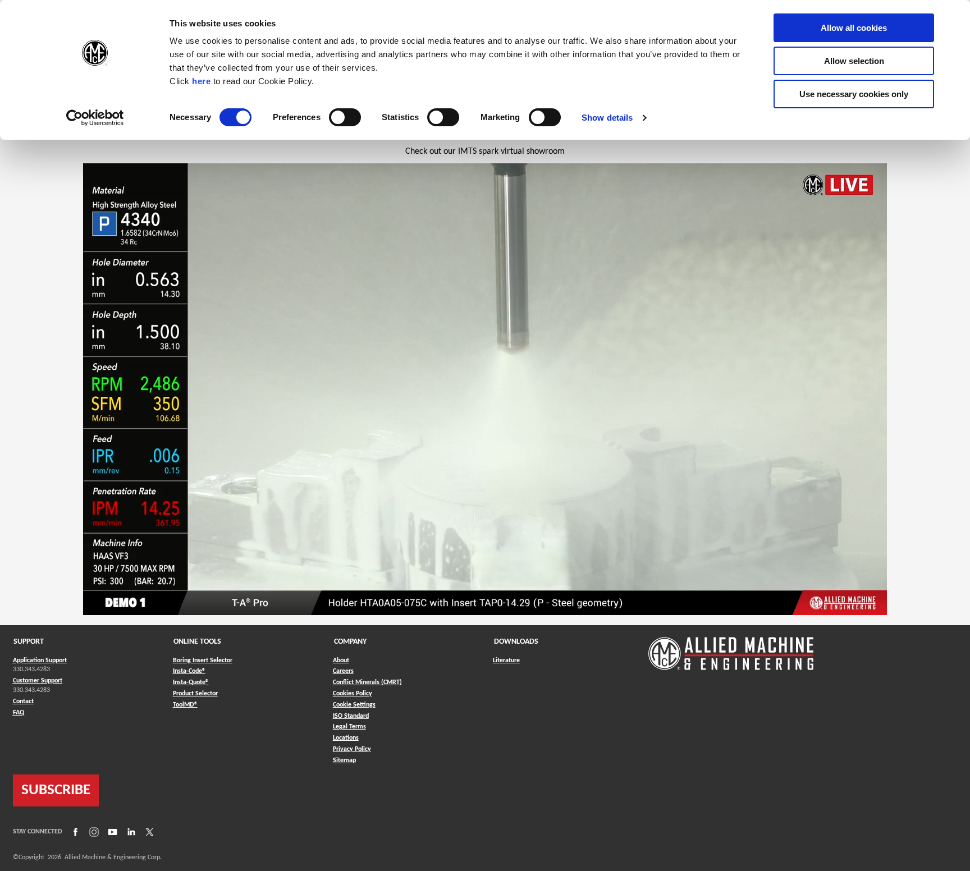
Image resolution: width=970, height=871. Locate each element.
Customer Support (37, 680)
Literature (506, 660)
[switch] (345, 117)
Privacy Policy (352, 749)
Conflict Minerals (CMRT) (367, 682)
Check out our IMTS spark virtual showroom (485, 151)
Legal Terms (349, 726)
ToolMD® (185, 704)
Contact (23, 701)
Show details (607, 117)
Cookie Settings (354, 705)
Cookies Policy (352, 693)
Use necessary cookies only (853, 94)
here (201, 81)
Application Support (40, 660)
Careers (343, 671)
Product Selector (195, 693)
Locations (346, 738)
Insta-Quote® (191, 682)
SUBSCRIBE (55, 790)
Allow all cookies (854, 28)
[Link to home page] (731, 648)
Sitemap (344, 760)
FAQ (18, 712)
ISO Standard (351, 716)
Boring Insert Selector (202, 660)
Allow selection (854, 61)
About (341, 660)
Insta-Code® (189, 671)
